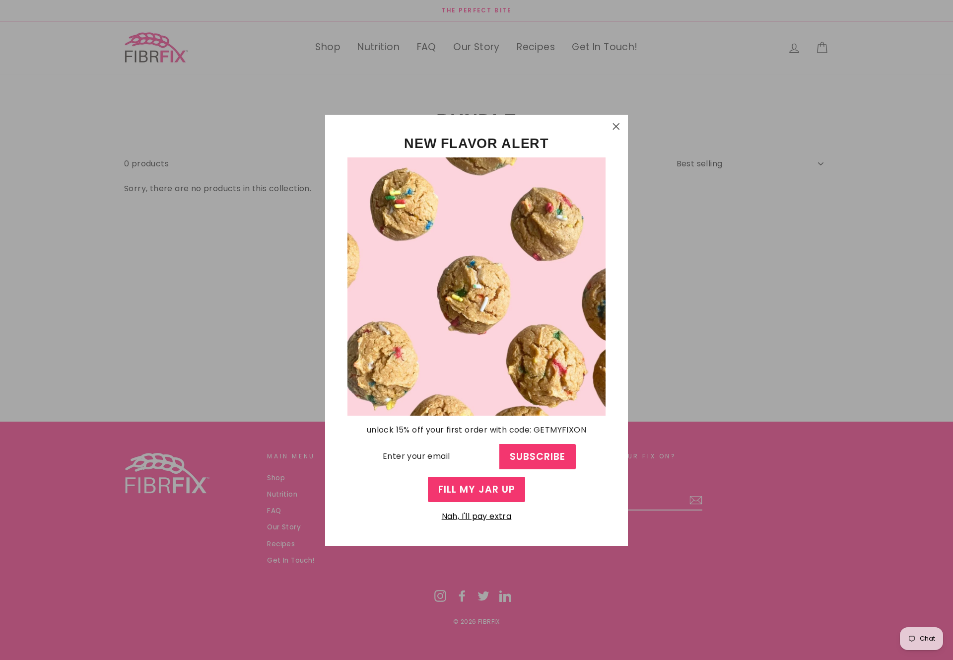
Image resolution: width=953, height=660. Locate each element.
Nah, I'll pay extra (477, 516)
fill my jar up (476, 489)
